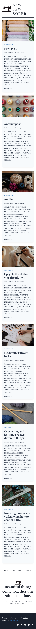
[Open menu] (32, 9)
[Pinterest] (25, 624)
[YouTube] (21, 624)
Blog (13, 570)
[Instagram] (28, 624)
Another (9, 199)
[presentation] (18, 30)
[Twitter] (32, 624)
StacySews (9, 53)
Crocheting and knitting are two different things (14, 434)
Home (6, 570)
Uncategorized (9, 44)
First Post (10, 48)
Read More (9, 89)
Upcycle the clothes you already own (16, 275)
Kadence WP (15, 620)
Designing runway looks (16, 354)
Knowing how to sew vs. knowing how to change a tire (17, 516)
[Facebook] (17, 624)
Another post (12, 124)
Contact (29, 570)
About (20, 570)
